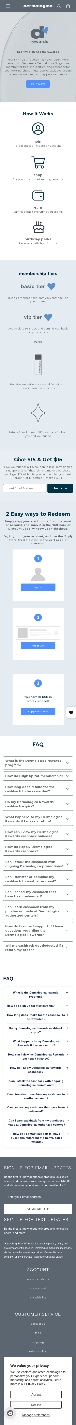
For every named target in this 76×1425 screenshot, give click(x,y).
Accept (36, 1394)
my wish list (38, 1297)
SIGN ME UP (38, 1209)
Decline (36, 1405)
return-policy (38, 1351)
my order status (38, 1279)
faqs (38, 1332)
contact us (38, 1323)
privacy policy (55, 1243)
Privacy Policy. (36, 1384)
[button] (8, 6)
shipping (38, 1342)
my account (38, 1288)
